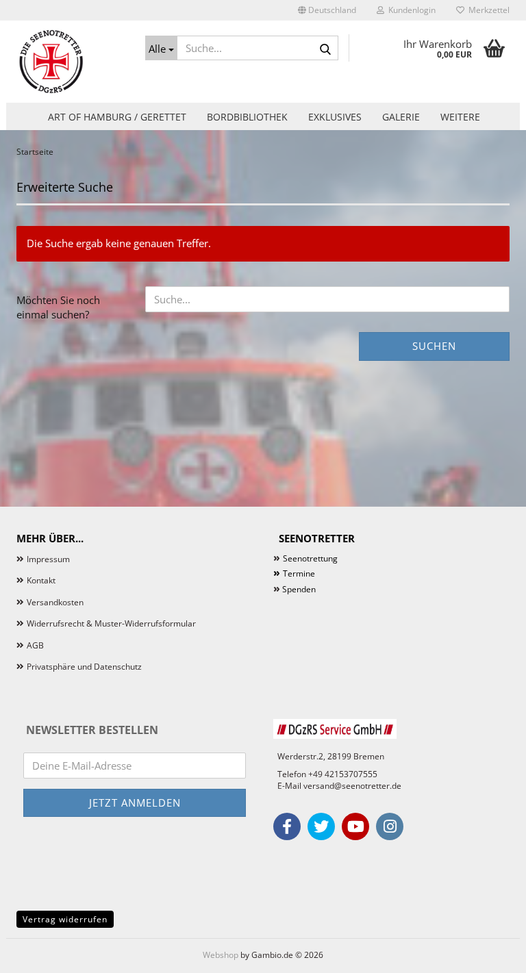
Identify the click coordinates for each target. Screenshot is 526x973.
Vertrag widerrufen (65, 919)
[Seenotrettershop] (70, 62)
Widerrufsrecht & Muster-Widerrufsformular (111, 623)
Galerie (401, 116)
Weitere (460, 116)
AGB (35, 645)
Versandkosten (55, 602)
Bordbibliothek (247, 116)
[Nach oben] (488, 952)
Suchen (434, 346)
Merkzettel (487, 10)
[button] (327, 10)
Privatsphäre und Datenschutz (84, 666)
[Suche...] (325, 48)
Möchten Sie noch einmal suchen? (58, 307)
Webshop (220, 955)
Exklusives (335, 116)
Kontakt (41, 580)
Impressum (48, 559)
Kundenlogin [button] (410, 10)
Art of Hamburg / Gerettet (117, 116)
